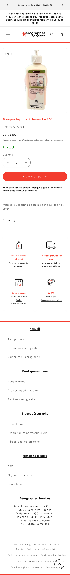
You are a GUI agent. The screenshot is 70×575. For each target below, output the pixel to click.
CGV (10, 466)
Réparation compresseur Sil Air (27, 433)
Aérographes (16, 339)
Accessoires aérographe (23, 390)
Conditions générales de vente (26, 567)
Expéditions (15, 484)
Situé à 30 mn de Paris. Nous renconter (19, 300)
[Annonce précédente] (7, 5)
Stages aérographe (35, 413)
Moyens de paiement (21, 475)
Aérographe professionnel (24, 441)
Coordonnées (50, 561)
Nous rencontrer (18, 381)
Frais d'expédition (25, 140)
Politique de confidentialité (41, 549)
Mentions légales (35, 456)
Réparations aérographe (23, 348)
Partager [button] (12, 220)
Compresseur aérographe (24, 357)
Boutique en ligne (35, 371)
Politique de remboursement (22, 555)
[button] (8, 34)
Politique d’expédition (28, 561)
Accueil (35, 329)
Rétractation (16, 424)
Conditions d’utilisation (53, 555)
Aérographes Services (35, 498)
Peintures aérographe (21, 399)
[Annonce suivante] (63, 5)
